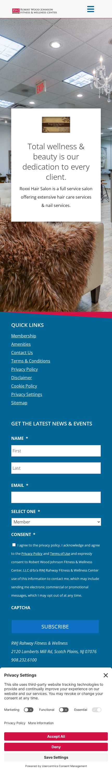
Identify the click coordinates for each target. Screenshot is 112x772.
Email (19, 485)
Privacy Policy (24, 369)
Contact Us (22, 352)
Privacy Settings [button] (26, 394)
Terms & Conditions (30, 361)
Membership (23, 336)
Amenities (21, 344)
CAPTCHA (20, 607)
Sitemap (19, 403)
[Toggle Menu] (90, 9)
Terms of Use (60, 553)
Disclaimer (21, 378)
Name (19, 438)
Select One (25, 511)
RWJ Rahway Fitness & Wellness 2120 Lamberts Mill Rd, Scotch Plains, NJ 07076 (54, 651)
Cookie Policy (24, 386)
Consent (23, 534)
